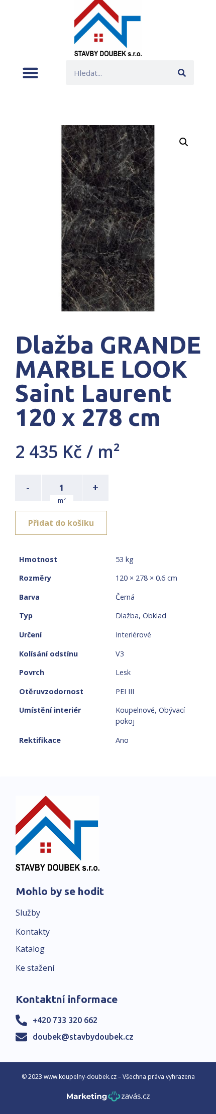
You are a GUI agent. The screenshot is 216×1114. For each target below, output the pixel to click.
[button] (30, 72)
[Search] (181, 72)
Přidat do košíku (61, 522)
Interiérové (133, 634)
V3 (120, 653)
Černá (125, 597)
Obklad (154, 615)
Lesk (123, 672)
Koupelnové (135, 710)
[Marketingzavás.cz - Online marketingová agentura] (108, 1099)
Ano (122, 740)
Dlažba (127, 615)
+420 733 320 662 (65, 1020)
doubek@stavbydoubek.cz (83, 1036)
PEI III (125, 691)
